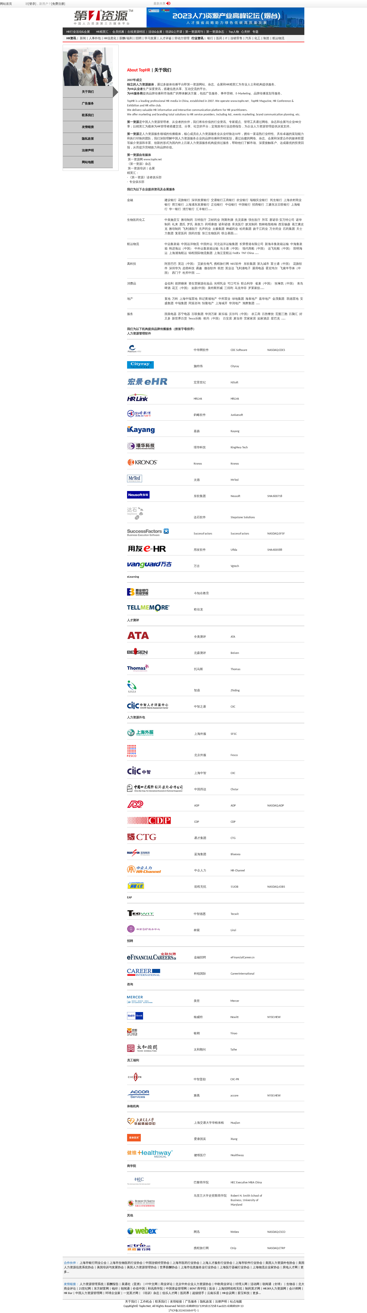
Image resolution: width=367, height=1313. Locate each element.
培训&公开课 (173, 31)
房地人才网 (290, 1267)
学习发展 (151, 38)
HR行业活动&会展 (78, 31)
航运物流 (278, 38)
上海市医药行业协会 (186, 1263)
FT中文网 (152, 1284)
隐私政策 (206, 1301)
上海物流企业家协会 (266, 1267)
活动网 (254, 1284)
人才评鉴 (166, 38)
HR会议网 (228, 1293)
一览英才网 (130, 1293)
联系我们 (161, 1301)
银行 (210, 38)
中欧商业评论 (223, 1284)
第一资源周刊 (194, 31)
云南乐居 (213, 1293)
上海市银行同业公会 (93, 1263)
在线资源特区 (136, 31)
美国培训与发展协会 (110, 1267)
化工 (257, 38)
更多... (257, 1293)
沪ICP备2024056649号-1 (184, 1310)
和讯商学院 (155, 1288)
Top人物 (234, 31)
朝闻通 (125, 1288)
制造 (266, 38)
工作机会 (146, 1301)
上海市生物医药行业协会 (126, 1263)
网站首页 (6, 3)
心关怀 (245, 31)
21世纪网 (85, 1288)
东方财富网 (101, 1288)
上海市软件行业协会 (249, 1263)
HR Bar (68, 1293)
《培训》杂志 (150, 1293)
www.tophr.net (239, 101)
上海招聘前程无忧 (230, 1288)
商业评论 (167, 1284)
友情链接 (176, 1301)
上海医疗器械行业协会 (235, 1267)
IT (226, 38)
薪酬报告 (113, 1284)
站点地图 (236, 1301)
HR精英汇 (102, 31)
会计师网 (295, 1288)
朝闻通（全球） (272, 1284)
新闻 (83, 38)
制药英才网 (252, 1288)
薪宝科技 (244, 1293)
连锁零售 (236, 38)
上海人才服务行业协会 (217, 1263)
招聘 (139, 38)
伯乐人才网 (169, 1293)
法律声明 (221, 1301)
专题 (255, 31)
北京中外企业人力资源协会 (193, 1284)
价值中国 (139, 1288)
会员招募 (118, 31)
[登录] (32, 3)
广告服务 (191, 1301)
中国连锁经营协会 (158, 1263)
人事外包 (95, 38)
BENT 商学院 (198, 1288)
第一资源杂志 (215, 31)
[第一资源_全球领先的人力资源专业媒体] (103, 26)
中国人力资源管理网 (88, 1293)
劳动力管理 (182, 38)
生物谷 (290, 1284)
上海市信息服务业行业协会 (199, 1267)
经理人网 (241, 1284)
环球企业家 (112, 1293)
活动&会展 (155, 31)
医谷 (212, 1288)
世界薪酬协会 (169, 1267)
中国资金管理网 (176, 1288)
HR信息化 (110, 38)
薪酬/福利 (126, 38)
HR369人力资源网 (274, 1288)
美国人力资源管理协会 (142, 1267)
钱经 (115, 1288)
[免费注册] (58, 3)
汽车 (248, 38)
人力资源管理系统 (92, 1284)
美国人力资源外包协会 (280, 1263)
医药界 (184, 1293)
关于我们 (131, 1301)
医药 (219, 38)
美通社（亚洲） (132, 1284)
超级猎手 (198, 1293)
